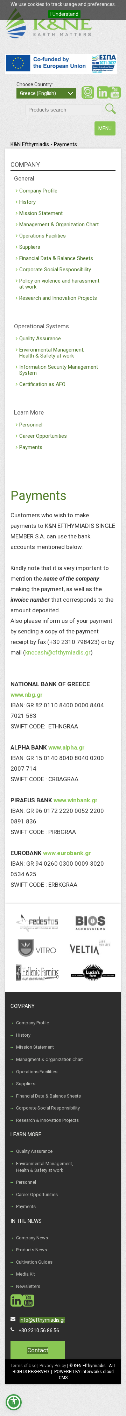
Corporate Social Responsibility (55, 269)
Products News (31, 1249)
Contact (37, 1350)
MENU (106, 130)
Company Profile (38, 191)
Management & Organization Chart (59, 224)
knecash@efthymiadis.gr (58, 652)
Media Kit (25, 1274)
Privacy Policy (53, 1365)
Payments (30, 447)
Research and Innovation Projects (58, 298)
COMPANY (25, 164)
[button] (13, 1402)
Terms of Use (23, 1365)
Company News (32, 1237)
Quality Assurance (40, 338)
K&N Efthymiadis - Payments (43, 144)
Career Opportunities (43, 436)
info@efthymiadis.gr (42, 1320)
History (27, 202)
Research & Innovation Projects (47, 1120)
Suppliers (29, 247)
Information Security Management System (58, 370)
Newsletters (28, 1286)
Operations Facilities (42, 236)
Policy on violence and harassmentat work (59, 284)
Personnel (30, 425)
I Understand (64, 14)
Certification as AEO (42, 384)
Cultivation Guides (34, 1262)
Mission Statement (41, 213)
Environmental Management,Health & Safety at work (51, 353)
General (24, 178)
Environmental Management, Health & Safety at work (44, 1167)
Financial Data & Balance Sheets (56, 258)
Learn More (29, 412)
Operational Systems (41, 326)
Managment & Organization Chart (49, 1059)
